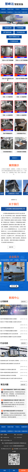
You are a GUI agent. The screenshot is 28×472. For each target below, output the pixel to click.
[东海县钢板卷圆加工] (7, 143)
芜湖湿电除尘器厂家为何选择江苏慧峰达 (9, 360)
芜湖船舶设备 (21, 32)
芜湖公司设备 (17, 12)
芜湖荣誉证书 (10, 12)
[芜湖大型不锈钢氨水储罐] (21, 70)
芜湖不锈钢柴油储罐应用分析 (7, 327)
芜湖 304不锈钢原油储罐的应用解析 (8, 330)
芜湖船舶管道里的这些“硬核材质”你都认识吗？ (14, 400)
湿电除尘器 (8, 28)
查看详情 (11, 247)
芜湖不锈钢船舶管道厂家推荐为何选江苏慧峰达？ (14, 389)
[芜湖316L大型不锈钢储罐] (21, 52)
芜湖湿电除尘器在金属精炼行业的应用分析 (10, 363)
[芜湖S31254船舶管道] (21, 107)
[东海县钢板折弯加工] (21, 125)
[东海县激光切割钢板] (21, 143)
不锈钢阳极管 (14, 41)
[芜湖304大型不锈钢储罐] (7, 52)
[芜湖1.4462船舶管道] (7, 107)
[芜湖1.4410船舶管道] (21, 88)
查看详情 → (24, 301)
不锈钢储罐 (20, 28)
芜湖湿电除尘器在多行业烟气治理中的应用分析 (11, 378)
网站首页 (3, 9)
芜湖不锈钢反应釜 (14, 37)
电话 (5, 470)
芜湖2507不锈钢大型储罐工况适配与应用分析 (11, 322)
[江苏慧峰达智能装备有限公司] (14, 6)
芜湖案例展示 (3, 12)
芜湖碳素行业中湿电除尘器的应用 (8, 369)
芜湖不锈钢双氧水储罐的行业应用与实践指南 (10, 336)
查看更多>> (15, 158)
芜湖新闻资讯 (24, 9)
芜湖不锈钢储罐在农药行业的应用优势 (9, 333)
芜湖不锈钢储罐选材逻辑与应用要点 (8, 319)
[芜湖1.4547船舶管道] (7, 88)
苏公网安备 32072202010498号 (20, 448)
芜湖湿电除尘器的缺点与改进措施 (8, 375)
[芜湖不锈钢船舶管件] (7, 125)
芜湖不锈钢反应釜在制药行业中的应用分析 (13, 410)
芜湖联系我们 (24, 12)
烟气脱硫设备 (7, 32)
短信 (14, 470)
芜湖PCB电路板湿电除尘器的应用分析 (9, 372)
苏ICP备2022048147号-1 (6, 448)
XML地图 (14, 451)
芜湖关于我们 (10, 9)
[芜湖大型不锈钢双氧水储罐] (7, 70)
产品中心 (17, 9)
